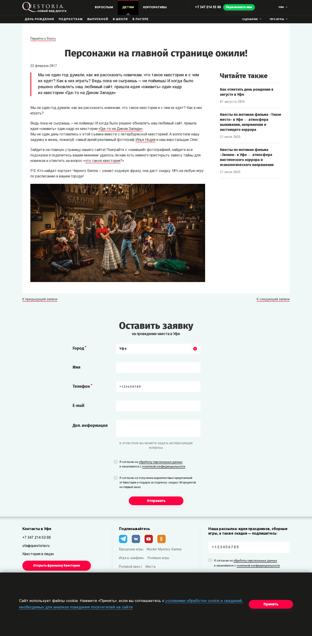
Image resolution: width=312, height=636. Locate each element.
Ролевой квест (130, 567)
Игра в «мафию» (131, 558)
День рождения (39, 19)
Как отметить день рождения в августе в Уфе (246, 92)
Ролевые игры (158, 558)
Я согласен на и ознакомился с (152, 464)
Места (150, 567)
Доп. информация (90, 425)
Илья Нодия (145, 140)
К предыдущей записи (39, 299)
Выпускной (97, 19)
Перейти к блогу (43, 39)
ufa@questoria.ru (36, 546)
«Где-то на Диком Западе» (120, 129)
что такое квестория (102, 161)
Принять (271, 604)
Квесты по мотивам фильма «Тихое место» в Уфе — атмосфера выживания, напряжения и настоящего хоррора (250, 122)
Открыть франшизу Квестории (56, 565)
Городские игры (131, 549)
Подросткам (71, 19)
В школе (120, 19)
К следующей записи (273, 299)
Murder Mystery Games (164, 549)
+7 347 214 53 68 (208, 7)
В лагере (140, 19)
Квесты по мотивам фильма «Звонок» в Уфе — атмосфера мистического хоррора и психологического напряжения (247, 157)
